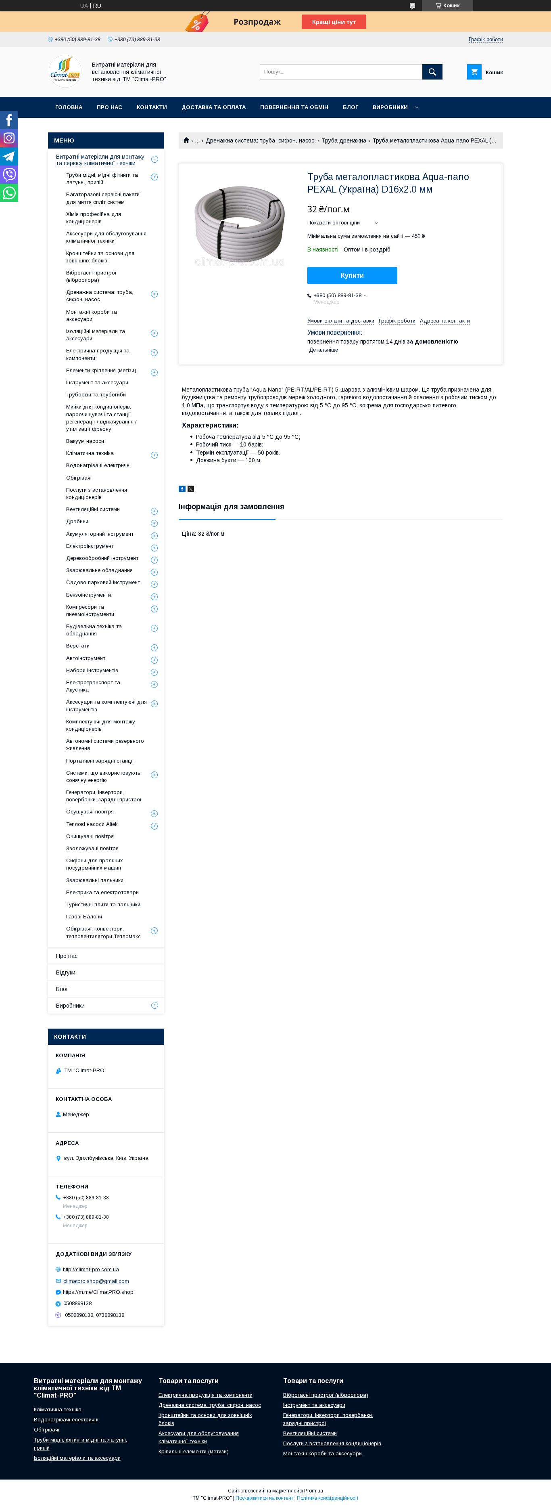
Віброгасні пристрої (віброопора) (91, 276)
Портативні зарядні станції (100, 761)
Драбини (77, 521)
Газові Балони (84, 917)
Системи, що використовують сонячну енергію (103, 776)
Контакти (152, 107)
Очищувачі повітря (90, 836)
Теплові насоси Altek (92, 824)
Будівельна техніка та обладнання (94, 630)
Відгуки (65, 972)
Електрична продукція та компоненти (97, 354)
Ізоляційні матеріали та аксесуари (95, 335)
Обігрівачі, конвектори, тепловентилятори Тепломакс (103, 932)
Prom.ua (313, 1491)
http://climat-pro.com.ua (91, 1269)
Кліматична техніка (90, 453)
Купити (352, 275)
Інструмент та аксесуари (97, 382)
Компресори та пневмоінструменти (90, 610)
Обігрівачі (79, 478)
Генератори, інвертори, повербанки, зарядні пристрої (104, 796)
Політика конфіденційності (327, 1498)
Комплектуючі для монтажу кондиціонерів (100, 725)
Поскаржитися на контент (264, 1498)
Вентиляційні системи (93, 509)
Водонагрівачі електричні (98, 465)
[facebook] (182, 490)
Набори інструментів (92, 670)
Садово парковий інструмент (103, 582)
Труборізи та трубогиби (96, 395)
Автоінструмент (85, 658)
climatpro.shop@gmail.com (96, 1281)
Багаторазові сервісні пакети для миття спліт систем (103, 198)
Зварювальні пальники (94, 880)
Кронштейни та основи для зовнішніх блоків (100, 257)
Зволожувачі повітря (92, 848)
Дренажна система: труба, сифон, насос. (261, 140)
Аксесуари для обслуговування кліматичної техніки (106, 237)
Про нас (109, 107)
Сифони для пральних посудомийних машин (94, 864)
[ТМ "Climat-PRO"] (65, 86)
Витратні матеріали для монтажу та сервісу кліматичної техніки (100, 159)
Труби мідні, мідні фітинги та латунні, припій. (102, 178)
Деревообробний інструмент (102, 558)
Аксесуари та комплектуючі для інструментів (106, 705)
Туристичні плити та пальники (103, 904)
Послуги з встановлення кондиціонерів (96, 493)
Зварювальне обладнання (99, 570)
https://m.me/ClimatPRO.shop (98, 1292)
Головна (68, 107)
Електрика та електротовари (102, 892)
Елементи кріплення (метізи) (101, 370)
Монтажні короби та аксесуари (91, 315)
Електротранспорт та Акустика (93, 686)
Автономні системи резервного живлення (105, 744)
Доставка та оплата (214, 107)
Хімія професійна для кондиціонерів (93, 217)
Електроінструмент (90, 546)
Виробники (390, 107)
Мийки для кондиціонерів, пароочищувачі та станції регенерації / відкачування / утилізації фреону (101, 418)
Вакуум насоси (85, 441)
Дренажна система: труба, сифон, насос (210, 1405)
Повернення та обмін (294, 107)
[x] (191, 490)
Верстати (78, 646)
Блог (350, 107)
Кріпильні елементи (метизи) (194, 1451)
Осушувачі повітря (90, 812)
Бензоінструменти (88, 595)
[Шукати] (432, 72)
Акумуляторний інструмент (100, 534)
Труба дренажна (343, 140)
